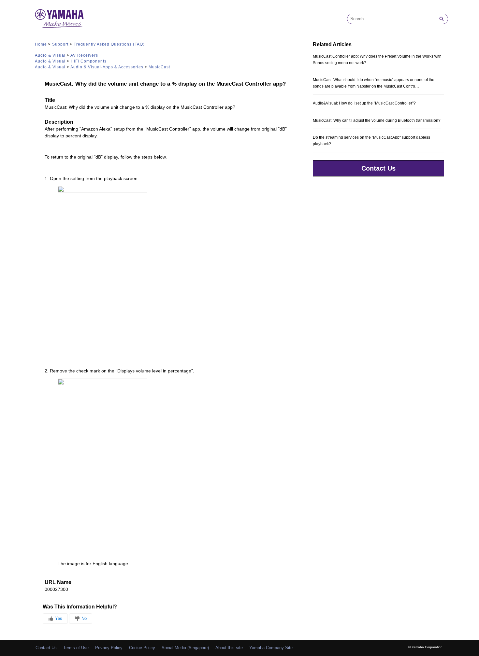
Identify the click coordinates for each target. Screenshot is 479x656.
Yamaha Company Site (271, 647)
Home (41, 44)
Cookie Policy (142, 647)
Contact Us (378, 168)
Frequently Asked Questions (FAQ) (109, 44)
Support (60, 44)
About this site (229, 647)
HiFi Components (89, 61)
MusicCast (159, 67)
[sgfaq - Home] (59, 18)
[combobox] (391, 19)
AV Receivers (84, 55)
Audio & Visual (50, 55)
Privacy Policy (109, 647)
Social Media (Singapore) (185, 647)
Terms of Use (76, 647)
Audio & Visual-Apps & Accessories (106, 67)
